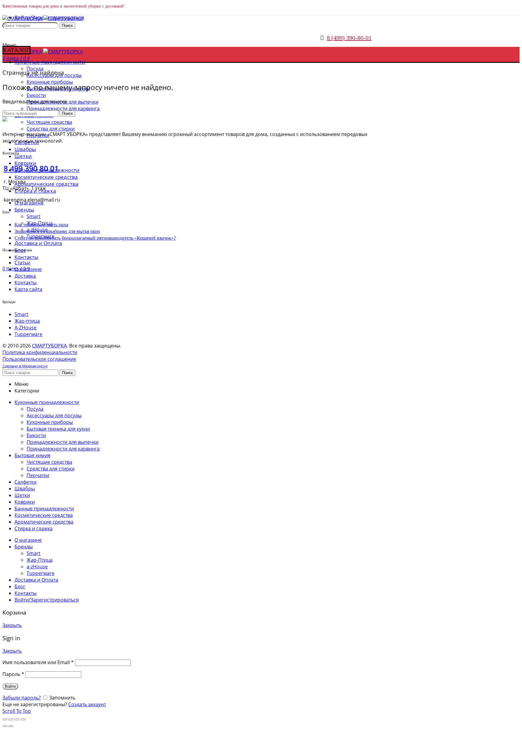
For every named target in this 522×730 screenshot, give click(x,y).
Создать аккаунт (87, 704)
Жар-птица (27, 321)
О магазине (28, 269)
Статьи (22, 262)
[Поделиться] (10, 719)
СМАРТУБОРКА (49, 345)
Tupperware (28, 334)
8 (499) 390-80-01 (349, 37)
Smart (21, 314)
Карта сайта (28, 289)
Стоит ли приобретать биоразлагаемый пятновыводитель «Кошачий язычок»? (95, 238)
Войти (10, 686)
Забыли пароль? (21, 697)
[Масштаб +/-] (23, 719)
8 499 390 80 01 (31, 168)
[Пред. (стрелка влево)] (4, 726)
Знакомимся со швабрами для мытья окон (57, 231)
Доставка (25, 276)
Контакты (25, 282)
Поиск (67, 25)
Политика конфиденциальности (39, 352)
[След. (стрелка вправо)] (10, 726)
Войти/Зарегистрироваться (46, 599)
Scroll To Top (16, 711)
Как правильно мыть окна (41, 224)
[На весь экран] (16, 719)
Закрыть (12, 625)
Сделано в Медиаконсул (24, 366)
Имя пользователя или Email (38, 662)
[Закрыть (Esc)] (4, 719)
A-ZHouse (25, 327)
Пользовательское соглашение (39, 359)
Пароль (13, 674)
